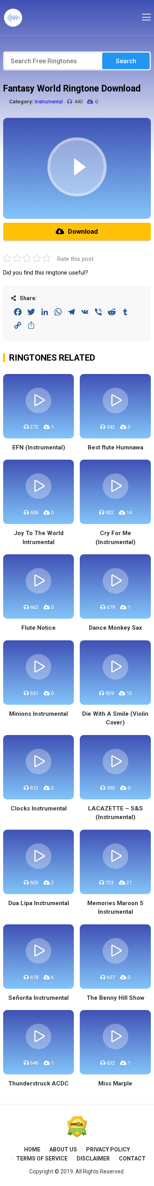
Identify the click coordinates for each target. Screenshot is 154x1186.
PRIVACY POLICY (108, 1149)
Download (83, 231)
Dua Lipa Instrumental (38, 903)
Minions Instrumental (38, 713)
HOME (32, 1149)
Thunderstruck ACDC (38, 1083)
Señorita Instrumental (38, 997)
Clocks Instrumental (39, 808)
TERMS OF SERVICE (42, 1158)
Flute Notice (38, 627)
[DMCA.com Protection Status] (77, 1126)
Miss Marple (115, 1083)
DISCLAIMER (93, 1158)
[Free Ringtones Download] (13, 17)
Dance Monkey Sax (115, 627)
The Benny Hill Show (115, 997)
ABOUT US (63, 1149)
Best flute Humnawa (115, 447)
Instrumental (49, 101)
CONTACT (132, 1158)
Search (126, 61)
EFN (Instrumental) (38, 447)
